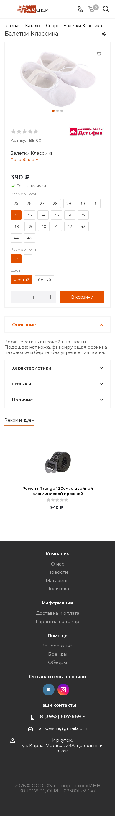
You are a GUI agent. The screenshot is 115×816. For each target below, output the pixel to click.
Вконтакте (49, 689)
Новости (57, 572)
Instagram (63, 689)
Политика (57, 588)
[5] (36, 131)
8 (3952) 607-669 (60, 716)
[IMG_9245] (57, 79)
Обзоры (57, 662)
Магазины (58, 580)
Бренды (57, 654)
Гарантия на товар (57, 621)
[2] (19, 131)
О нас (57, 564)
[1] (14, 131)
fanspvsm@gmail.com (62, 728)
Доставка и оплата (57, 613)
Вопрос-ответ (57, 646)
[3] (25, 131)
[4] (30, 131)
